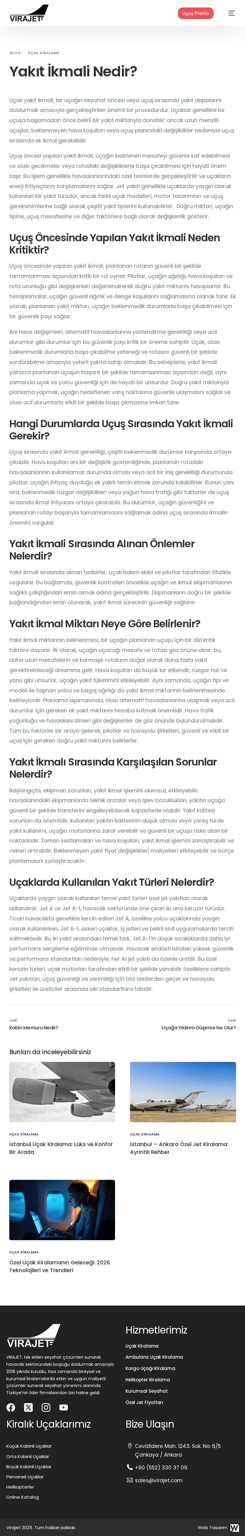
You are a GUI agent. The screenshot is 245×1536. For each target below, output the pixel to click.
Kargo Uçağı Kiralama (150, 1368)
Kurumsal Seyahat (146, 1391)
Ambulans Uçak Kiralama (154, 1357)
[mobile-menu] (226, 13)
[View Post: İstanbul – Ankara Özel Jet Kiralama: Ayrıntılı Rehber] (183, 1092)
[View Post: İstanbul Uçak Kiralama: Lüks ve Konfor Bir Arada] (62, 1092)
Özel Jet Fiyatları (144, 1402)
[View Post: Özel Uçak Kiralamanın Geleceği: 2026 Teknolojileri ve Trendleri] (62, 1210)
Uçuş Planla (195, 13)
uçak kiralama (24, 1134)
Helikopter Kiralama (147, 1380)
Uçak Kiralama (142, 1346)
